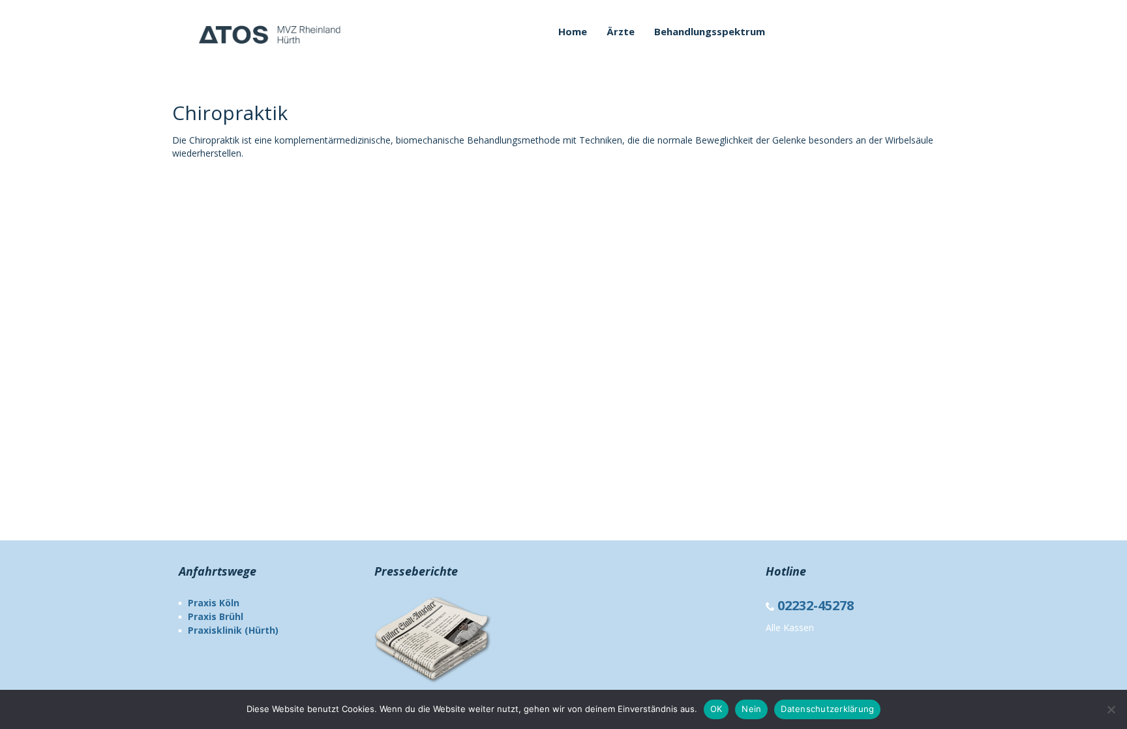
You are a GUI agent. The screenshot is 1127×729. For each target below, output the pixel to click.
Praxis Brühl (215, 616)
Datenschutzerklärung (827, 709)
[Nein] (1110, 709)
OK (716, 709)
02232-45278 (817, 605)
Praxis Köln (213, 603)
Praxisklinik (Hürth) (233, 630)
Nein (751, 709)
